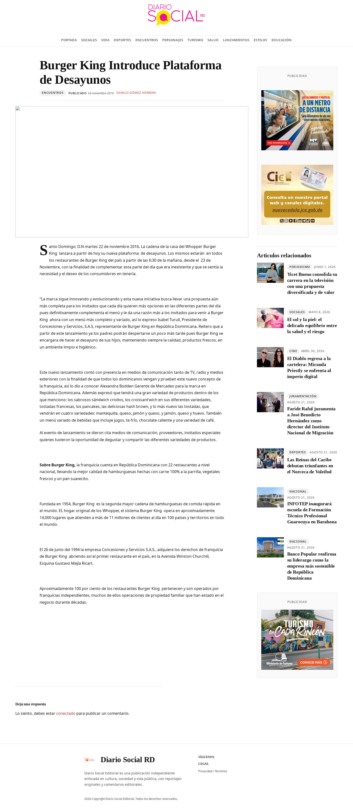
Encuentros (52, 93)
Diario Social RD (128, 759)
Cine (293, 351)
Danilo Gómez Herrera (136, 93)
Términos (221, 771)
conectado (65, 713)
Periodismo (299, 267)
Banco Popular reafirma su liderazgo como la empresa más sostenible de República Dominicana (311, 566)
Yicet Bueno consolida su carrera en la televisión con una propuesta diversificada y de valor (312, 283)
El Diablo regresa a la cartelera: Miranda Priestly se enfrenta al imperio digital (309, 367)
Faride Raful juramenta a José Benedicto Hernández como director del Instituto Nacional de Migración (311, 420)
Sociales (297, 312)
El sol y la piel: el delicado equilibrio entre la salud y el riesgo (312, 325)
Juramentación (302, 396)
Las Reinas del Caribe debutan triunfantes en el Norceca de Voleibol (310, 465)
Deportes (297, 452)
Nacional (298, 491)
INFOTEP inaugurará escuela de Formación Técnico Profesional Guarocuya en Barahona (312, 512)
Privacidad (205, 771)
